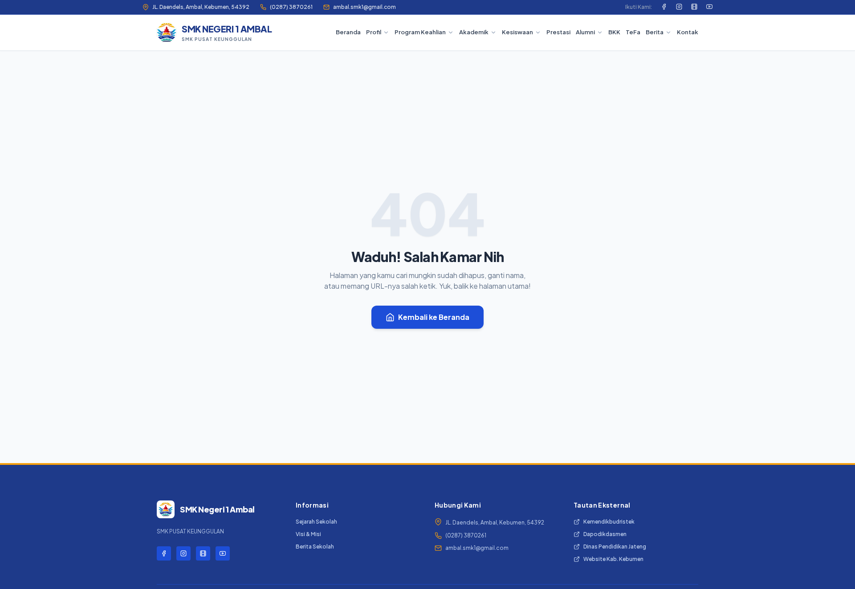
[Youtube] (709, 7)
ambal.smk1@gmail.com (364, 7)
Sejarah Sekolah (316, 521)
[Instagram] (679, 7)
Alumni (585, 32)
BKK (614, 32)
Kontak (687, 32)
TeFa (633, 32)
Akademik (474, 32)
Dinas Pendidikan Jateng (614, 546)
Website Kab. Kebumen (613, 559)
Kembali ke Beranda (433, 317)
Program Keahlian (420, 32)
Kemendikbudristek (609, 521)
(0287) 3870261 (291, 7)
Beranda (348, 32)
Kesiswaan (517, 32)
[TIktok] (694, 7)
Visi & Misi (308, 534)
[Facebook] (664, 7)
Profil (373, 32)
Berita (655, 32)
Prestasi (558, 32)
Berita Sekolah (315, 546)
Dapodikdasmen (605, 534)
